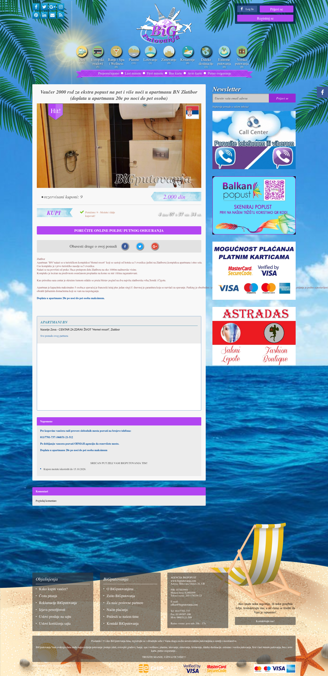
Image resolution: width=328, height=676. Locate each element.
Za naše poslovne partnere (125, 602)
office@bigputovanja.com (184, 604)
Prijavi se (276, 9)
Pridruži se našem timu (123, 616)
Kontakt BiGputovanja (123, 623)
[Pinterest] (35, 15)
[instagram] (60, 6)
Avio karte (195, 73)
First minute (155, 73)
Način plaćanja (117, 609)
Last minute (133, 73)
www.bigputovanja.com (183, 580)
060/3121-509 (184, 617)
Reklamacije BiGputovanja (58, 602)
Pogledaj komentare (46, 500)
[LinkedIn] (44, 15)
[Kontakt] (52, 15)
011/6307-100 (183, 614)
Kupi (54, 213)
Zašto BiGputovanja (121, 595)
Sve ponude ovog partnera (54, 335)
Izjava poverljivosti (52, 609)
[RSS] (60, 15)
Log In (249, 9)
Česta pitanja (48, 595)
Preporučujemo (108, 73)
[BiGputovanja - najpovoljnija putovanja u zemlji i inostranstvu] (164, 23)
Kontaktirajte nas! (265, 621)
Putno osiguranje (219, 73)
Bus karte (175, 73)
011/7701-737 (182, 610)
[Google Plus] (52, 6)
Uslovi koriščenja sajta (55, 623)
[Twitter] (44, 6)
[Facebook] (35, 6)
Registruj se (265, 18)
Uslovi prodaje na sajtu (55, 616)
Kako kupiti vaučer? (53, 588)
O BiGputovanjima (120, 588)
